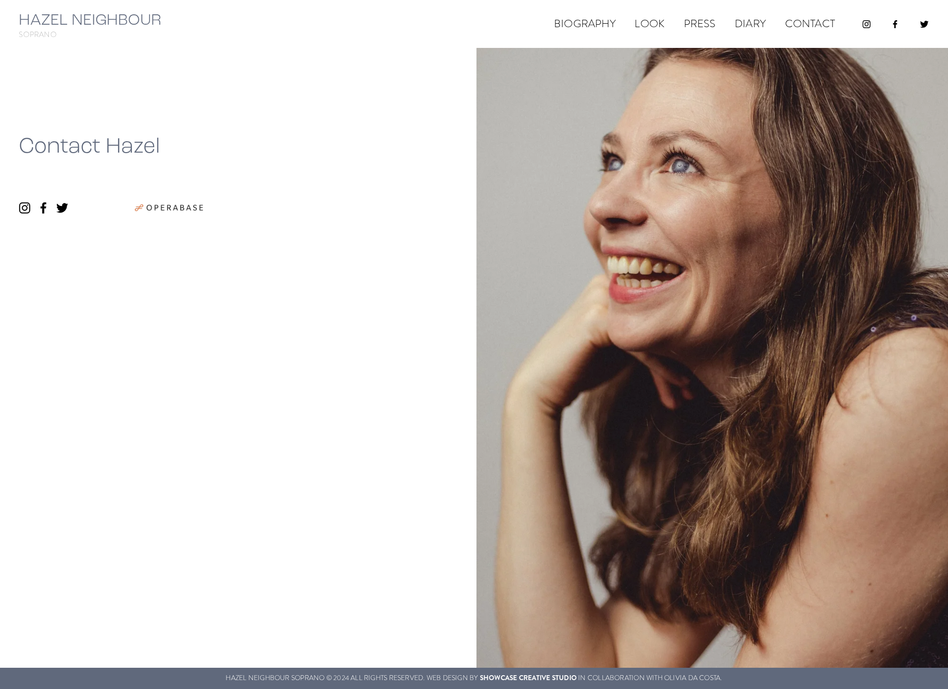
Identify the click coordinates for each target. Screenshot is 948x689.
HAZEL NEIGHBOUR (90, 19)
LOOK (649, 23)
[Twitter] (924, 24)
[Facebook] (895, 24)
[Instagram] (866, 24)
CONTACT (810, 23)
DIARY (750, 23)
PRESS (700, 23)
